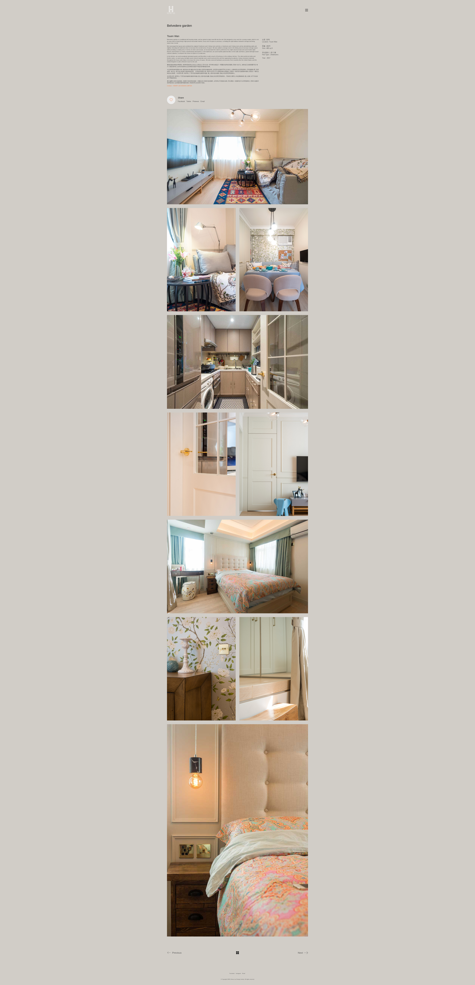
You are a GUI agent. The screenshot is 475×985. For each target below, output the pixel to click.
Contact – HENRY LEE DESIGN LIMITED (179, 85)
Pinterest (196, 101)
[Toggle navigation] (306, 10)
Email (203, 101)
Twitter (188, 101)
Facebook (181, 101)
